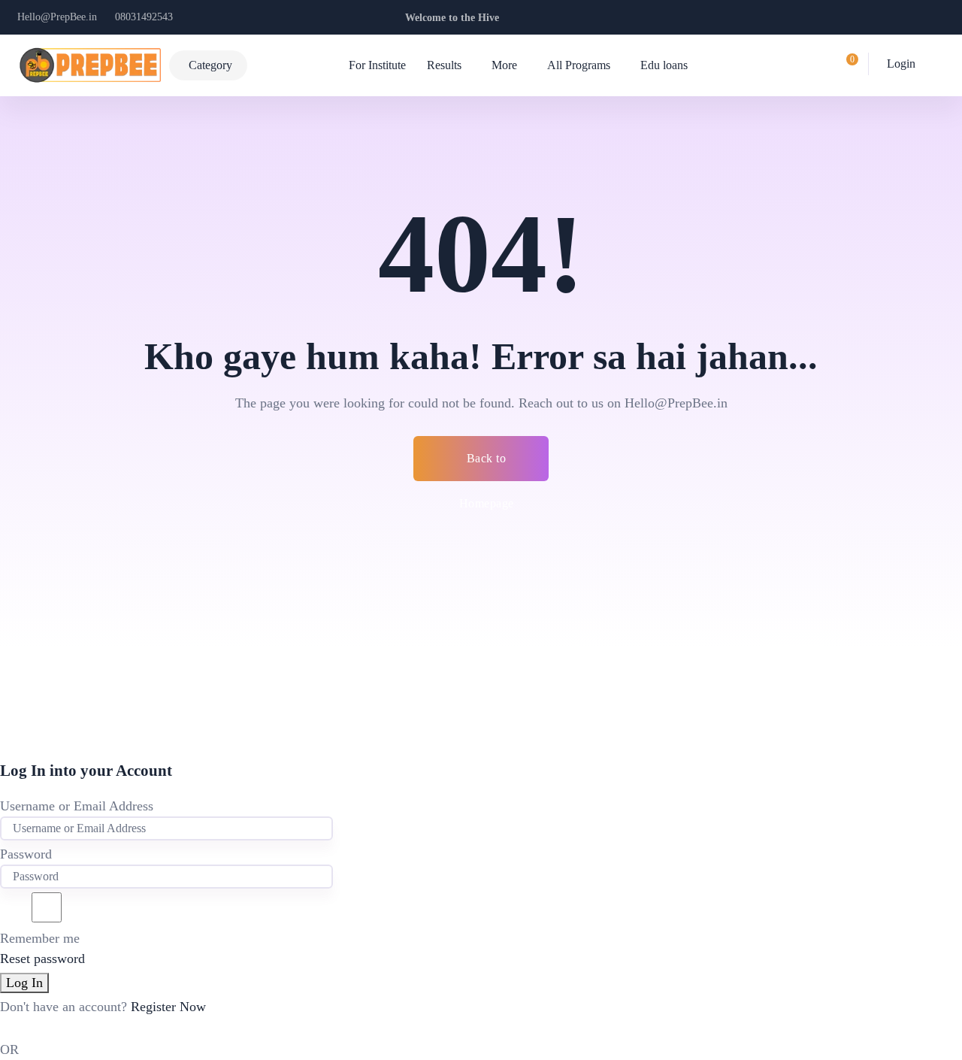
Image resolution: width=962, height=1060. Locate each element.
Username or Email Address (76, 805)
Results (444, 65)
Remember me (40, 938)
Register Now (168, 1006)
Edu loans (664, 65)
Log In (24, 982)
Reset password (42, 958)
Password (26, 854)
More (504, 65)
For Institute (377, 65)
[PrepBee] (89, 65)
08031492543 (144, 17)
